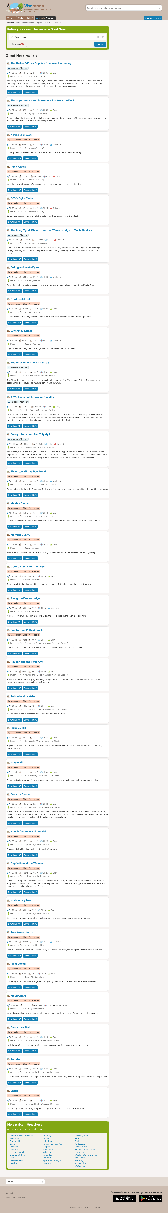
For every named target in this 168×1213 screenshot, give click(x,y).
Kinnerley (47, 1135)
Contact (9, 1193)
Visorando (10, 23)
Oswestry (47, 1163)
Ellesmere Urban (17, 1155)
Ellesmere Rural (17, 1152)
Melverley (47, 1152)
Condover (14, 1149)
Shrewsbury (80, 1152)
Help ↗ (30, 18)
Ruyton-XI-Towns (82, 1146)
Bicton (12, 1144)
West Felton (80, 1157)
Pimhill (78, 1141)
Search (100, 44)
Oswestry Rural (81, 1135)
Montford (47, 1157)
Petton (78, 1138)
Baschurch (14, 1138)
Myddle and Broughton (53, 1160)
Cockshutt (14, 1146)
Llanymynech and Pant (52, 1144)
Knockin (46, 1138)
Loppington (48, 1149)
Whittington (80, 1166)
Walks (20, 18)
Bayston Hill (15, 1141)
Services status (75, 1207)
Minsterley (47, 1155)
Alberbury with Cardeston (21, 1135)
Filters (18, 44)
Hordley (13, 1163)
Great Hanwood (17, 1160)
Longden (46, 1146)
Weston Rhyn (80, 1163)
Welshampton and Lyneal (86, 1155)
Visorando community (15, 1197)
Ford (12, 1157)
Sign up (148, 18)
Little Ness (47, 1141)
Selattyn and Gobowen (85, 1149)
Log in (158, 18)
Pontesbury (80, 1144)
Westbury (79, 1160)
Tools (10, 18)
